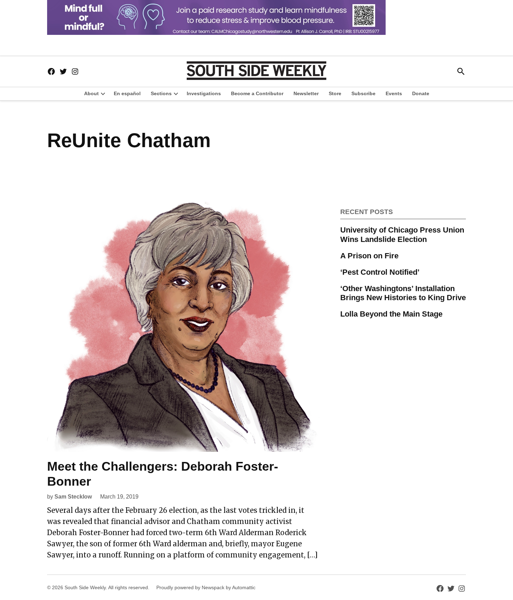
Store (335, 93)
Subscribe (363, 93)
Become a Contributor (257, 93)
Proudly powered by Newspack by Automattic (205, 587)
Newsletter (306, 93)
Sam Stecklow (73, 497)
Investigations (204, 93)
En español (127, 93)
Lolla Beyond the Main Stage (391, 314)
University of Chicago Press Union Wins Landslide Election (402, 235)
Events (394, 93)
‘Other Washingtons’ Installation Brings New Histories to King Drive (403, 293)
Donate (420, 93)
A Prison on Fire (369, 255)
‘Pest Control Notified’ (379, 272)
